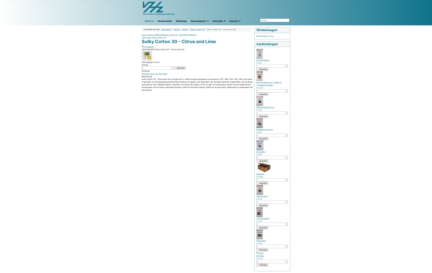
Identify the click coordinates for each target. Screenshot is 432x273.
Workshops (181, 21)
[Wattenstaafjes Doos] (259, 101)
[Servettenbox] (259, 190)
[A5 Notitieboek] (259, 212)
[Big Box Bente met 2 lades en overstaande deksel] (259, 76)
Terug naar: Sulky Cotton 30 (154, 37)
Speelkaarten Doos (264, 129)
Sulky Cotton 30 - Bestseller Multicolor (180, 35)
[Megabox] (264, 167)
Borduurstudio (165, 21)
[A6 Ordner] (259, 145)
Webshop (149, 21)
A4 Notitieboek (262, 60)
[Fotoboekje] (259, 234)
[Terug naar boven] (429, 270)
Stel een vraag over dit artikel (154, 74)
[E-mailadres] (148, 46)
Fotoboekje (261, 241)
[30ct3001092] (147, 55)
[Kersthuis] (259, 253)
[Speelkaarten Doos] (259, 123)
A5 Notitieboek (262, 218)
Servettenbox (262, 196)
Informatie (218, 21)
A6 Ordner (260, 152)
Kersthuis (260, 256)
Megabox (260, 174)
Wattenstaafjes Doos (265, 107)
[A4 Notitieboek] (259, 54)
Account (234, 21)
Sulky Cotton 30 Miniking (152, 35)
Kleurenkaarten (198, 21)
